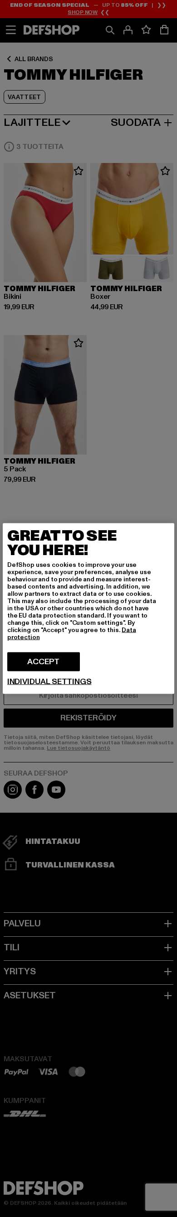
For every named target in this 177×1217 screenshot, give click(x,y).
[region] (88, 608)
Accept (43, 661)
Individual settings (49, 682)
